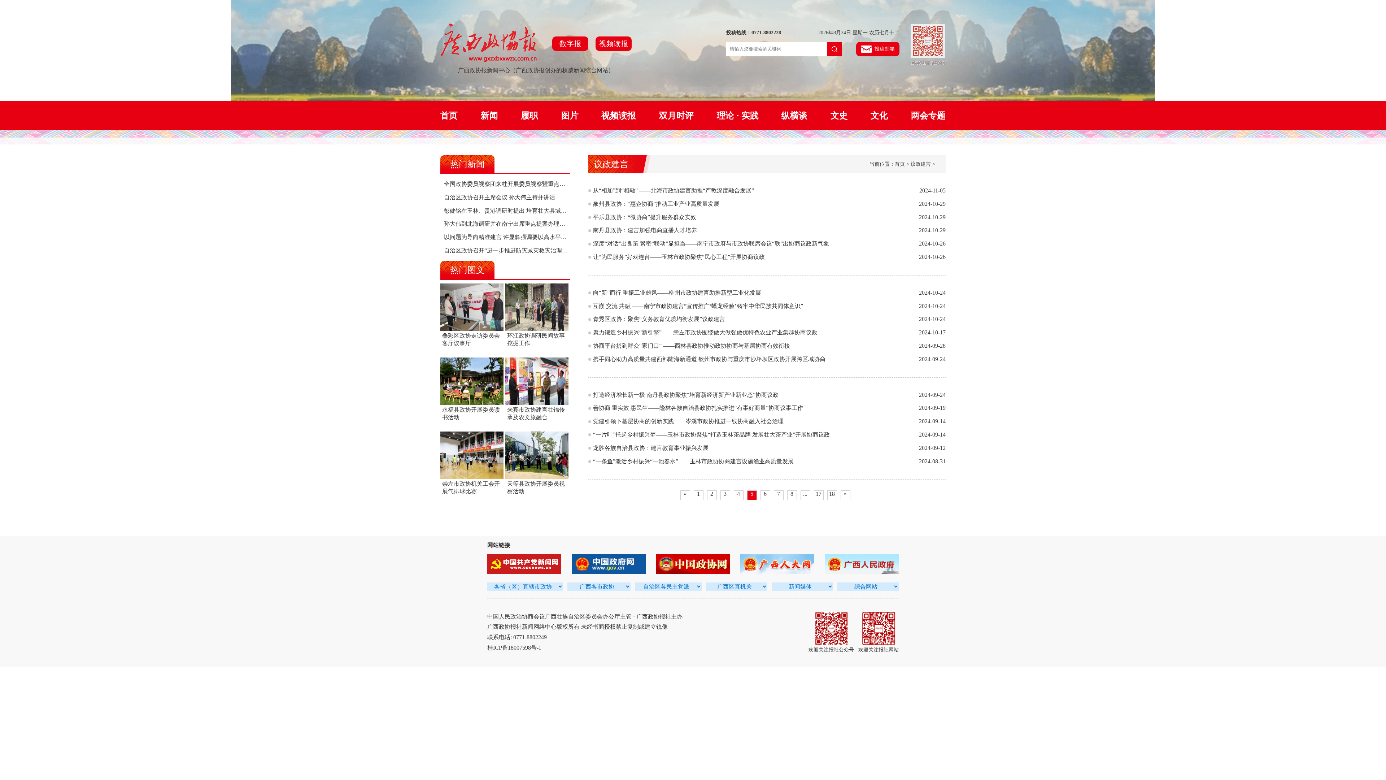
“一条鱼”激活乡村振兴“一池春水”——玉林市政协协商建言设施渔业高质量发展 (693, 461)
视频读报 (613, 44)
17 (818, 494)
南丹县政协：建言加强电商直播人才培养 (645, 230)
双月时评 (676, 115)
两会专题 (928, 115)
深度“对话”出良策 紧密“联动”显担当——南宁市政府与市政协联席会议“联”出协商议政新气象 (711, 243)
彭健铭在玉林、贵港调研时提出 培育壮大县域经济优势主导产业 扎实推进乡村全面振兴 (555, 211)
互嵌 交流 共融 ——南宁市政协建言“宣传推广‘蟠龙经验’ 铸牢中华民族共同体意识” (698, 306)
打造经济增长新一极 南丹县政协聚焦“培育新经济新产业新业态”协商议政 (686, 395)
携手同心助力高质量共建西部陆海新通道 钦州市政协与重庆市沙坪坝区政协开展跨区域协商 (709, 359)
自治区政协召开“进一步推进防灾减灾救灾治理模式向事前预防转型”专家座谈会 (544, 250)
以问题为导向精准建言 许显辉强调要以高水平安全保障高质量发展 (528, 237)
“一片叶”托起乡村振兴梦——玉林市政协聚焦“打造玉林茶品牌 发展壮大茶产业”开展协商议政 (711, 435)
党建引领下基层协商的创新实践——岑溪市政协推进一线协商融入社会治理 (688, 421)
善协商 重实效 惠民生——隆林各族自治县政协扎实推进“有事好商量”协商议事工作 (698, 408)
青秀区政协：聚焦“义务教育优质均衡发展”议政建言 (659, 319)
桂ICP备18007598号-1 (514, 648)
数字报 (570, 44)
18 (832, 494)
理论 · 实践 (738, 115)
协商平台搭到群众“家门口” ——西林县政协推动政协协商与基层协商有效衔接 (691, 346)
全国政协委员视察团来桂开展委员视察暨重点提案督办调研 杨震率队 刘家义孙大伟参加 (555, 184)
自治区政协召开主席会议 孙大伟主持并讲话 (499, 197)
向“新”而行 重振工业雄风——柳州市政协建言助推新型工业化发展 (677, 293)
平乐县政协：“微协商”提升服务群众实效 (644, 217)
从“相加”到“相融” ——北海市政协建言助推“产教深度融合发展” (673, 190)
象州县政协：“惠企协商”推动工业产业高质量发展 (656, 204)
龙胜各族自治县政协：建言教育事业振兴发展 (651, 448)
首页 (449, 115)
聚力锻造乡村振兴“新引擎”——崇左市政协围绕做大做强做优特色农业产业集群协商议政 (705, 332)
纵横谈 (794, 115)
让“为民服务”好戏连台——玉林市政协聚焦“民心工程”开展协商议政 (679, 257)
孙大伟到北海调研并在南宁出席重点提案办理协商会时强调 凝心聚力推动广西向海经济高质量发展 (569, 224)
